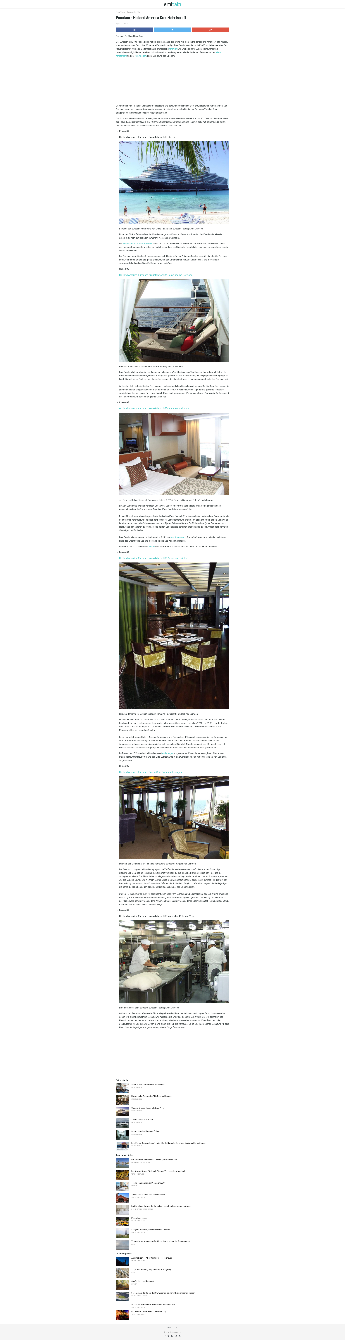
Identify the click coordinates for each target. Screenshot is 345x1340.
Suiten (152, 546)
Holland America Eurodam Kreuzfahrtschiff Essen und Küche (153, 558)
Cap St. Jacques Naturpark (142, 1281)
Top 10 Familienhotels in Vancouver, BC (148, 1183)
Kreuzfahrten (120, 12)
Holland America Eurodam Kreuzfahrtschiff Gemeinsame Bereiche (155, 275)
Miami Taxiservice (139, 1218)
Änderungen (167, 753)
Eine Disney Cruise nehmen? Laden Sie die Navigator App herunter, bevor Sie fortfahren (168, 1143)
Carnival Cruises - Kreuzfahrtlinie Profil (147, 1108)
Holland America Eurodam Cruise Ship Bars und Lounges (150, 772)
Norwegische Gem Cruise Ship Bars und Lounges (151, 1096)
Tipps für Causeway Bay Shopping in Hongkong (151, 1269)
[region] (172, 81)
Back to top (172, 1328)
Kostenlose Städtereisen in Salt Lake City (148, 1311)
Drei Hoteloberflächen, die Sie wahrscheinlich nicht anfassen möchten (161, 1206)
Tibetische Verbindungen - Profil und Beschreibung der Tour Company (161, 1241)
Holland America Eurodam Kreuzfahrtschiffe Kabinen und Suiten (154, 408)
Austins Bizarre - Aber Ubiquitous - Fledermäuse (151, 1258)
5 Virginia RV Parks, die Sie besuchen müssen (150, 1230)
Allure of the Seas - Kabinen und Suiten (148, 1084)
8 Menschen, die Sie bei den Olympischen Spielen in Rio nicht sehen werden (163, 1293)
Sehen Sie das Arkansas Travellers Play (148, 1194)
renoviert (173, 49)
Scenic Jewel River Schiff (142, 1119)
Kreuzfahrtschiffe (133, 12)
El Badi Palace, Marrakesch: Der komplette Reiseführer (154, 1159)
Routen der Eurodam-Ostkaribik (137, 243)
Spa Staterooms (178, 537)
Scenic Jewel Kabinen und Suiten (145, 1131)
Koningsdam (141, 56)
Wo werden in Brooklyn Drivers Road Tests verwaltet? (153, 1304)
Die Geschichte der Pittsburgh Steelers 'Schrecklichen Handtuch (158, 1171)
